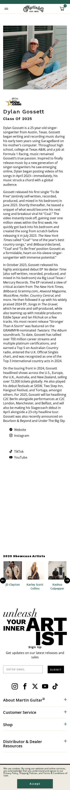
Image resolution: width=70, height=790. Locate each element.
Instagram (21, 435)
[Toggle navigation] (6, 9)
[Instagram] (11, 435)
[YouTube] (11, 457)
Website (20, 430)
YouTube (20, 457)
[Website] (11, 429)
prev (6, 580)
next (64, 580)
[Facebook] (25, 686)
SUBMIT (56, 669)
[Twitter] (35, 686)
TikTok (19, 451)
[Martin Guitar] (33, 9)
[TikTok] (11, 451)
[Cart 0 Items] (62, 10)
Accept (35, 784)
